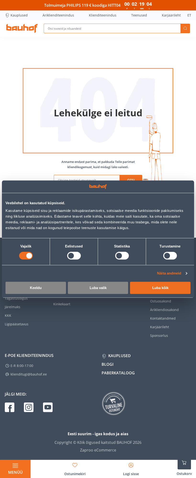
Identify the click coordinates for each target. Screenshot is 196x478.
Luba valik (98, 288)
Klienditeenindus (102, 15)
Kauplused (19, 15)
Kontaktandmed (163, 318)
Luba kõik (160, 288)
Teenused (139, 15)
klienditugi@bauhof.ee (29, 374)
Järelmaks (12, 307)
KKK (8, 315)
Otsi (185, 28)
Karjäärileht (171, 15)
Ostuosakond (160, 301)
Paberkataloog (118, 373)
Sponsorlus (159, 335)
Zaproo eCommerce (98, 450)
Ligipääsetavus (16, 324)
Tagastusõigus (16, 298)
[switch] (74, 256)
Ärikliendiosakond (164, 309)
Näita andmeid (169, 273)
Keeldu (36, 288)
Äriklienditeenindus (58, 15)
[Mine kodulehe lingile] (22, 28)
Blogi (108, 364)
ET (189, 15)
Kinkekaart (61, 304)
